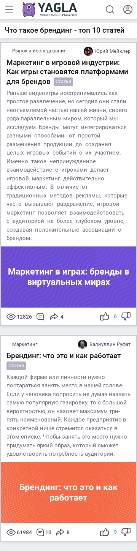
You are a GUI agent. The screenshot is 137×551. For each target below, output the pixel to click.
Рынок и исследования (39, 51)
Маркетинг (24, 344)
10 (48, 532)
